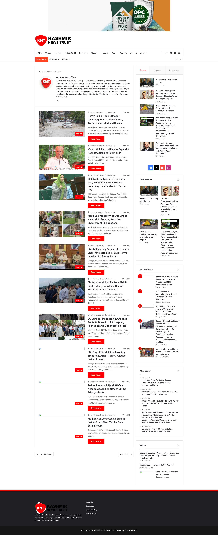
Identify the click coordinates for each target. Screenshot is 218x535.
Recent (143, 70)
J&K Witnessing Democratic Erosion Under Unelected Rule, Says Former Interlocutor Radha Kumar (108, 253)
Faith (114, 53)
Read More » (96, 139)
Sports (105, 53)
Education (95, 53)
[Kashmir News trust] (53, 40)
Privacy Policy (91, 514)
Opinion (133, 53)
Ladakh (58, 53)
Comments (174, 70)
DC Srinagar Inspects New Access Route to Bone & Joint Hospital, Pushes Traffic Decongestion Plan (107, 322)
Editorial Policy (91, 510)
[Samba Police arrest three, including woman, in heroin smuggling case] (147, 352)
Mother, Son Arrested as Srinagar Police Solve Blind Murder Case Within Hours (107, 422)
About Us (89, 502)
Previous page (46, 454)
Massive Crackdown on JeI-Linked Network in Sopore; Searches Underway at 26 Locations (107, 219)
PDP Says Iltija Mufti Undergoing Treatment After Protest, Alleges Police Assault (107, 356)
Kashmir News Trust (66, 77)
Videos (48, 53)
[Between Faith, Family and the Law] (147, 83)
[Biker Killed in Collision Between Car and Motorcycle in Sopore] (147, 109)
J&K (38, 53)
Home (43, 71)
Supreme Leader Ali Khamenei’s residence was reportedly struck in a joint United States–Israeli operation (159, 455)
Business (83, 53)
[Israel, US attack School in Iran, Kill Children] (147, 475)
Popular (158, 70)
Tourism (123, 53)
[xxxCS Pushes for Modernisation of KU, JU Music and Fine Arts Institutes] (147, 295)
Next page (124, 454)
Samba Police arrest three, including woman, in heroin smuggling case (167, 351)
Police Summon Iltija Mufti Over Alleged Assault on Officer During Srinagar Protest (107, 389)
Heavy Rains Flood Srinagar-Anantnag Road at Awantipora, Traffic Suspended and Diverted (106, 119)
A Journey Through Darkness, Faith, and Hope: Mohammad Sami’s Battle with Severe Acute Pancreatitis (167, 148)
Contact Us (90, 506)
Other (142, 53)
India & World (70, 53)
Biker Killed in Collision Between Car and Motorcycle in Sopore (71, 59)
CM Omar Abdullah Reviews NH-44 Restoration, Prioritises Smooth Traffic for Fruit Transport (107, 286)
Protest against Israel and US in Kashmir (157, 465)
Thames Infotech (131, 530)
